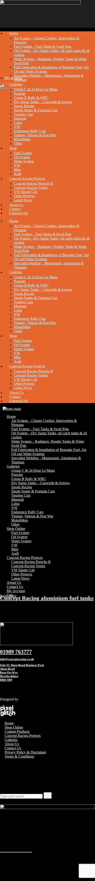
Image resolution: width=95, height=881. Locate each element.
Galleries (11, 740)
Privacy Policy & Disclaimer (25, 752)
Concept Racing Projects (23, 736)
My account (13, 78)
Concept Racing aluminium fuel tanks (47, 598)
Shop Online (14, 727)
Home (9, 723)
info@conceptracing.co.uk (17, 659)
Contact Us (13, 748)
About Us (12, 744)
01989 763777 (16, 652)
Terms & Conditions (19, 756)
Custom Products (17, 731)
